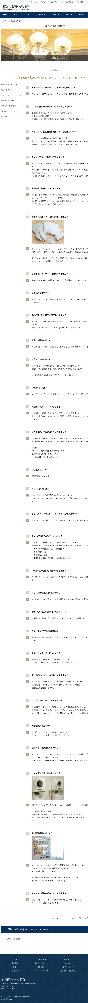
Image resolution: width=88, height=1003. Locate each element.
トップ (14, 959)
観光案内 (41, 967)
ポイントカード (68, 967)
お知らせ (68, 963)
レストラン (15, 971)
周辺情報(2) (5, 116)
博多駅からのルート (41, 963)
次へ (73, 918)
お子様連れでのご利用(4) (10, 111)
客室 (14, 967)
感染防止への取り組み (68, 971)
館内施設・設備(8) (7, 100)
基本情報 (14, 963)
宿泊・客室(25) (6, 90)
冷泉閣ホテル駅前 (13, 979)
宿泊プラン (68, 959)
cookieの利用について (7, 999)
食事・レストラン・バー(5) (11, 95)
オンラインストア (41, 971)
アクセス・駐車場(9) (8, 106)
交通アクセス (41, 959)
